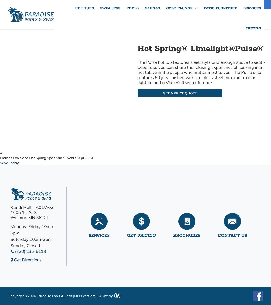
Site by (108, 296)
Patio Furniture (220, 8)
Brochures (186, 235)
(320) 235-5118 (30, 251)
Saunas (152, 8)
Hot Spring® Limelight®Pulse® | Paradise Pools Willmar (30, 14)
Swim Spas (110, 8)
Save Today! (10, 163)
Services (252, 8)
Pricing (253, 28)
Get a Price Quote (180, 93)
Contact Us (232, 235)
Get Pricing (141, 235)
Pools (133, 8)
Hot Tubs (84, 8)
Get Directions (27, 259)
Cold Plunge (179, 8)
